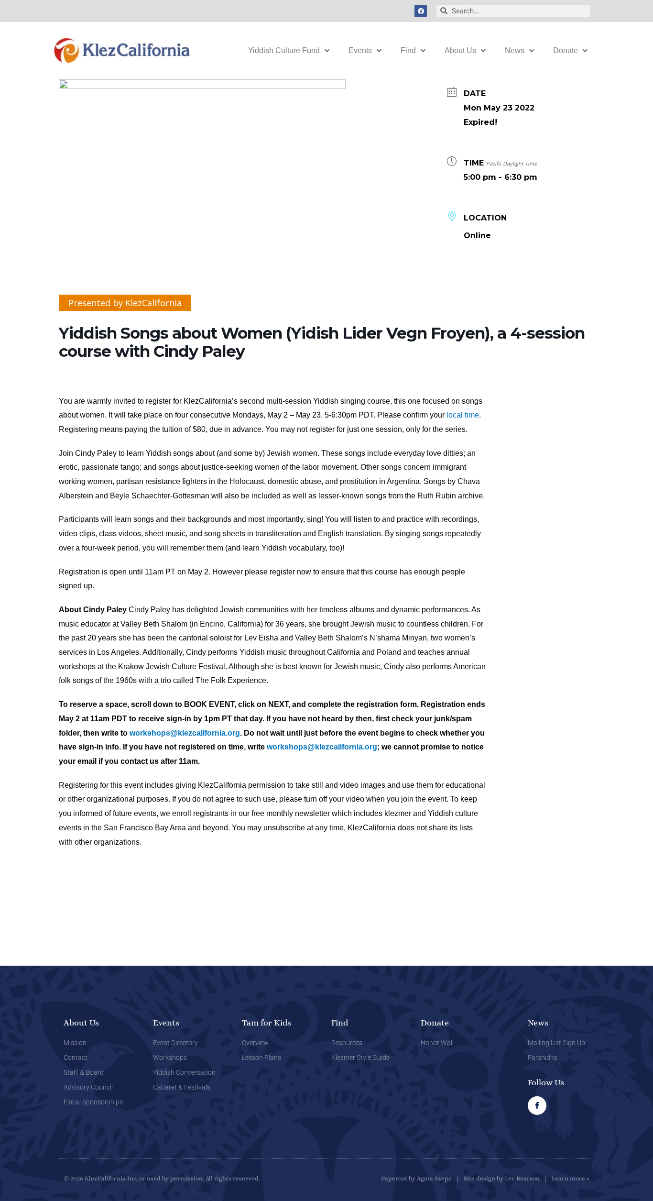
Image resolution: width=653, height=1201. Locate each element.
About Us (460, 50)
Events (360, 50)
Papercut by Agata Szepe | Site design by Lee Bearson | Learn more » (485, 1178)
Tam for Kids (266, 1022)
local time (462, 415)
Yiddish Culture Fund (284, 50)
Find (408, 50)
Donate (565, 50)
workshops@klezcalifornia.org (185, 733)
